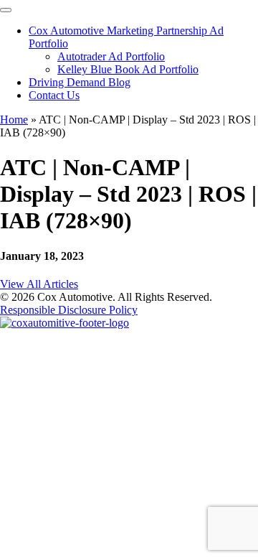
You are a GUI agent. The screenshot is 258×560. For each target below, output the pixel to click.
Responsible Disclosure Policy (69, 310)
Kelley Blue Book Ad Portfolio (128, 69)
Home (14, 119)
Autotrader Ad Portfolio (111, 56)
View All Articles (39, 284)
